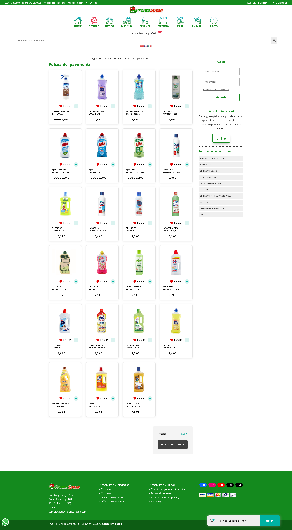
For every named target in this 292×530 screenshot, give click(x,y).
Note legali (157, 501)
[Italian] (150, 45)
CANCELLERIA (206, 214)
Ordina (269, 521)
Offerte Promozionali (112, 501)
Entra (221, 138)
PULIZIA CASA (206, 164)
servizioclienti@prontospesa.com (68, 511)
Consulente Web (112, 523)
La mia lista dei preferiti (144, 33)
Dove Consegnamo (112, 497)
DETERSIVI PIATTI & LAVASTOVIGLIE (215, 195)
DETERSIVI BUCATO (208, 171)
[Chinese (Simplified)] (142, 45)
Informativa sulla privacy (165, 497)
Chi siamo (106, 489)
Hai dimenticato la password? (216, 89)
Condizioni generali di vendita (168, 489)
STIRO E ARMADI (207, 202)
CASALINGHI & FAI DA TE (210, 183)
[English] (146, 45)
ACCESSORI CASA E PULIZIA (212, 158)
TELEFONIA (204, 189)
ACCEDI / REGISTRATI (258, 3)
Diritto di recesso (161, 493)
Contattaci (107, 493)
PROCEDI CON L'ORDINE (172, 444)
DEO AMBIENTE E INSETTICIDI (213, 208)
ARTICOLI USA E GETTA (210, 177)
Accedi (221, 97)
